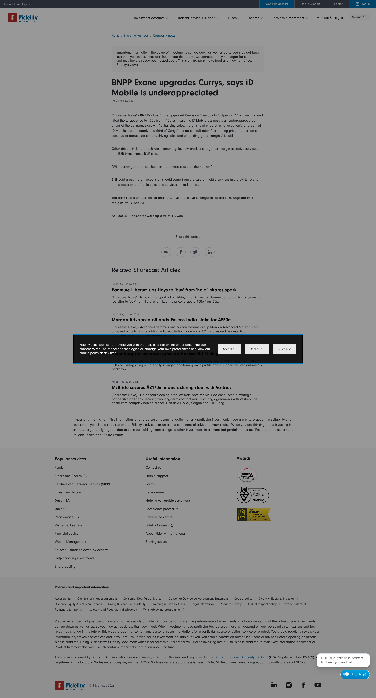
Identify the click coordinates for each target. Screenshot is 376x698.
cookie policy (89, 353)
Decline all (257, 349)
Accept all (229, 349)
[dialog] (188, 349)
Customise (285, 349)
